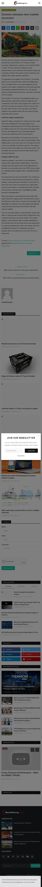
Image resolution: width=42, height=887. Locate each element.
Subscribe (31, 451)
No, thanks (21, 455)
